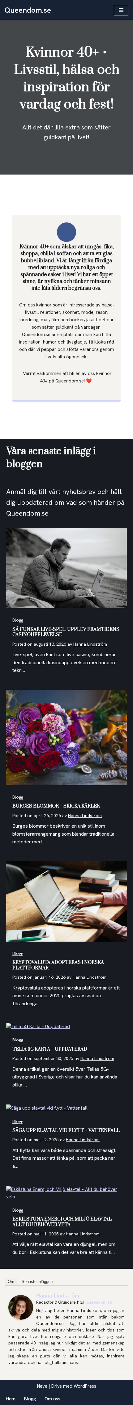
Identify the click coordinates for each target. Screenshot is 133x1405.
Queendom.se (99, 1302)
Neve (42, 1386)
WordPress (85, 1386)
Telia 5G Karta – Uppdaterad (49, 1049)
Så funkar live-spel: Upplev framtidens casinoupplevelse (65, 632)
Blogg (17, 620)
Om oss (52, 1399)
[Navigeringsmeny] (121, 10)
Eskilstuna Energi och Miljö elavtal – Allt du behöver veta (63, 1222)
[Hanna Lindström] (20, 1318)
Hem (10, 1399)
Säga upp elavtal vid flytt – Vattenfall (66, 1130)
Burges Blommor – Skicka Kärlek (56, 806)
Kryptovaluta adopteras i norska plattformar (58, 965)
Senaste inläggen (37, 1281)
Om (11, 1281)
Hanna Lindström (90, 644)
